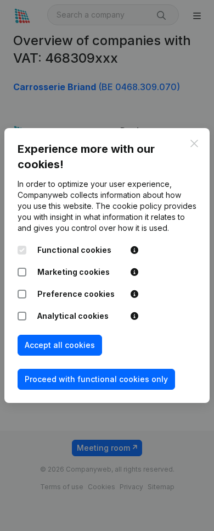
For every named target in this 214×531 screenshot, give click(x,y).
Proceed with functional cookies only (96, 379)
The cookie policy (128, 206)
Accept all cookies (60, 345)
